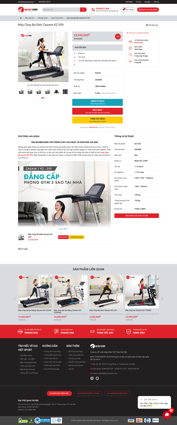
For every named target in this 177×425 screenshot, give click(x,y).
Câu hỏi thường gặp (51, 369)
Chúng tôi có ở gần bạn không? (138, 33)
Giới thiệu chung (26, 355)
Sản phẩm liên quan (88, 269)
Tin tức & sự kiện (74, 358)
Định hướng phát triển (28, 362)
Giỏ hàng (128, 9)
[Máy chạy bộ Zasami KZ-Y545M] (142, 291)
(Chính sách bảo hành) (108, 93)
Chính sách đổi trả (51, 358)
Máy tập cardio (43, 18)
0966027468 (93, 127)
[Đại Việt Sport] (28, 9)
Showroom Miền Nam (117, 393)
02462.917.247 (120, 369)
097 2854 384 (30, 410)
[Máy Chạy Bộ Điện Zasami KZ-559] (43, 57)
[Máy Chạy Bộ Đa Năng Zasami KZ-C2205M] (71, 291)
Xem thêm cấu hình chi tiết (136, 215)
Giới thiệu (129, 2)
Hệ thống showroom (26, 2)
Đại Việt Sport (95, 420)
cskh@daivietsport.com (107, 373)
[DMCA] (31, 420)
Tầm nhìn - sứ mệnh (27, 359)
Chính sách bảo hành (52, 365)
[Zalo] (171, 410)
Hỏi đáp (147, 2)
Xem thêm (63, 229)
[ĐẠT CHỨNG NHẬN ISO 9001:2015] (56, 420)
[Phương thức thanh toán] (143, 420)
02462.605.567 (133, 369)
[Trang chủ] (21, 18)
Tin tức (138, 2)
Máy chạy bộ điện (57, 18)
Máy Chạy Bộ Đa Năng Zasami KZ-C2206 (34, 310)
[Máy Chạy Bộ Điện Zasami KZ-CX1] (106, 291)
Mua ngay (63, 237)
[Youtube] (97, 378)
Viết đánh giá (153, 25)
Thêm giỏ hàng (76, 237)
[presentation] (15, 298)
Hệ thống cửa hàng (75, 351)
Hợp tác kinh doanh (75, 365)
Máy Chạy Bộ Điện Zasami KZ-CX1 (103, 310)
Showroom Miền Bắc (59, 393)
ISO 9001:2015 (44, 2)
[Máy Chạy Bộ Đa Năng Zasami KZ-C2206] (35, 291)
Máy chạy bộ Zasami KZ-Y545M (138, 310)
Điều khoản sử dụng (27, 369)
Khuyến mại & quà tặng (77, 362)
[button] (42, 98)
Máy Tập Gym (29, 18)
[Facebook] (92, 378)
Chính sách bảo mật (27, 366)
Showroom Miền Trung (88, 393)
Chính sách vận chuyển (52, 362)
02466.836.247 (107, 369)
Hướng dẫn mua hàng (52, 351)
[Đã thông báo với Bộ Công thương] (43, 420)
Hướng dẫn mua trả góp (29, 373)
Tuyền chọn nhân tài (75, 355)
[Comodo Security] (23, 420)
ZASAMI (98, 80)
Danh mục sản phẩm (149, 10)
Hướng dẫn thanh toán (52, 355)
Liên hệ (156, 2)
